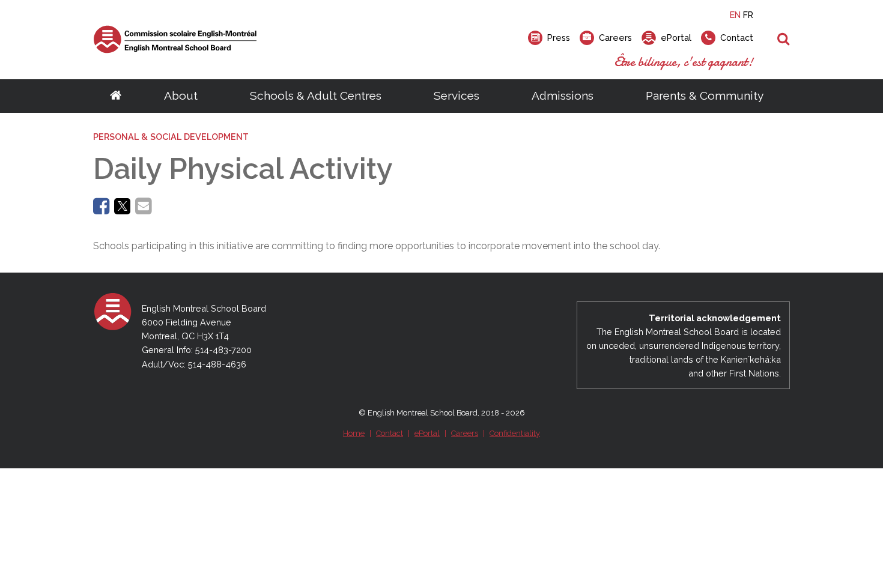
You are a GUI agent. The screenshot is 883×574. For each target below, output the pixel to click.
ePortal (427, 433)
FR (748, 15)
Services (456, 95)
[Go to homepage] (115, 96)
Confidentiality (515, 433)
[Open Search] (783, 39)
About (181, 95)
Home (354, 433)
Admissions (562, 95)
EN (735, 15)
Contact (389, 433)
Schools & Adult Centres (315, 95)
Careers (464, 433)
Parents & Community (704, 95)
